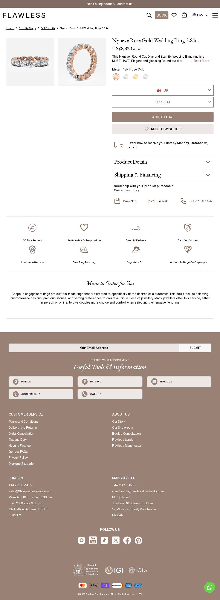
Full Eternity (48, 28)
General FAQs (18, 451)
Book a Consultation (126, 433)
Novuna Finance (20, 445)
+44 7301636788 (124, 485)
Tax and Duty (18, 439)
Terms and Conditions (24, 421)
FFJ (140, 594)
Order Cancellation (21, 433)
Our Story (119, 421)
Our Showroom (122, 427)
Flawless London (123, 439)
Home (10, 28)
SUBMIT (195, 347)
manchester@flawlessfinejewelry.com (138, 491)
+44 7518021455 (20, 485)
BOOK (161, 15)
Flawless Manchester (126, 445)
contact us (125, 3)
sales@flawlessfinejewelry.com (30, 491)
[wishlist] (175, 15)
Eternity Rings (27, 28)
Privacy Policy (18, 457)
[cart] (185, 15)
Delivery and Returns (23, 427)
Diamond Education (22, 463)
